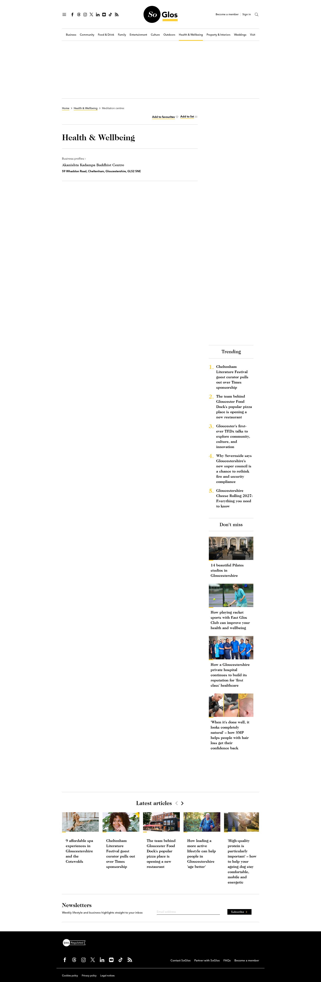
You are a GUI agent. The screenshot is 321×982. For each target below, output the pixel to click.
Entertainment (138, 34)
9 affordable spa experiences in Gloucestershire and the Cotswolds (79, 850)
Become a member (227, 14)
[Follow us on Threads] (79, 14)
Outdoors (169, 34)
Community (87, 34)
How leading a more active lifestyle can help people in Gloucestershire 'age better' (201, 853)
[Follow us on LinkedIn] (97, 14)
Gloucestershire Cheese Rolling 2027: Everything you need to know (234, 498)
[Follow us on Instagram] (85, 14)
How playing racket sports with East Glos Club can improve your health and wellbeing (230, 620)
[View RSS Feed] (116, 14)
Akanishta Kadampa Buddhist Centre (93, 165)
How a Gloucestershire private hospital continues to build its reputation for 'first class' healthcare (230, 674)
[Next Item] (182, 803)
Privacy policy (89, 975)
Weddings (240, 34)
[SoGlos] (160, 14)
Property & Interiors (218, 34)
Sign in (246, 14)
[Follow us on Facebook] (72, 14)
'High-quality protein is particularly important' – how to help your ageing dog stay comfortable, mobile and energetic (242, 861)
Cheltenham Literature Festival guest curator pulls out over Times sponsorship (232, 376)
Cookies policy (70, 975)
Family (122, 34)
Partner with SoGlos (207, 960)
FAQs (227, 960)
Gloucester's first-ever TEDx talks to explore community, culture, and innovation (233, 436)
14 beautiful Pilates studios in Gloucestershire (227, 570)
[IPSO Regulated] (75, 942)
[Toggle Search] (256, 14)
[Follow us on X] (91, 14)
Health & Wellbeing (191, 34)
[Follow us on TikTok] (110, 14)
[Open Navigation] (64, 14)
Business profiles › (74, 158)
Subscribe (237, 912)
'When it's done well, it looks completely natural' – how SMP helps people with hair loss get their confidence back (230, 735)
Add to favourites (163, 117)
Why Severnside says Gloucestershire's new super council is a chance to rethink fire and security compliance (234, 468)
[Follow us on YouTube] (104, 14)
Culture (155, 34)
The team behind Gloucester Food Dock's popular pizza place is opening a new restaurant (234, 406)
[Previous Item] (176, 803)
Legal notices (107, 975)
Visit (252, 34)
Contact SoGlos (181, 960)
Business (71, 34)
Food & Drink (106, 34)
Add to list (187, 116)
